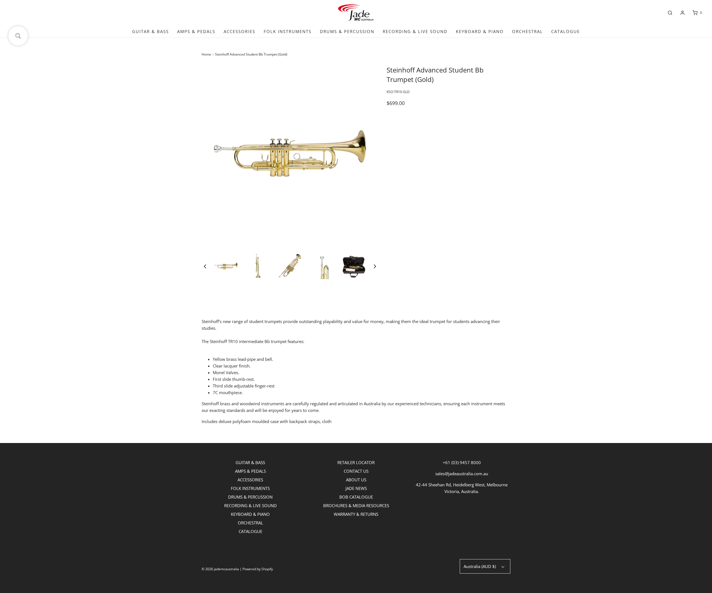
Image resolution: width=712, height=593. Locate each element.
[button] (205, 266)
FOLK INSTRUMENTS (288, 31)
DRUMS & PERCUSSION (347, 31)
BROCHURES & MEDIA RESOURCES (356, 505)
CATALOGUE (565, 31)
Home (206, 54)
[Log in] (682, 12)
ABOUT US (356, 479)
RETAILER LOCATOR (356, 462)
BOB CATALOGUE (356, 497)
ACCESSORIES (239, 31)
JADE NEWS (356, 488)
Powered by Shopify (258, 569)
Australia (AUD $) (480, 566)
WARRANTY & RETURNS (356, 514)
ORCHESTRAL (527, 31)
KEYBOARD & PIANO (480, 31)
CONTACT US (356, 471)
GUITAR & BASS (150, 31)
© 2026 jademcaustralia (220, 569)
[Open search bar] (670, 13)
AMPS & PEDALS (196, 31)
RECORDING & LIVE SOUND (415, 31)
